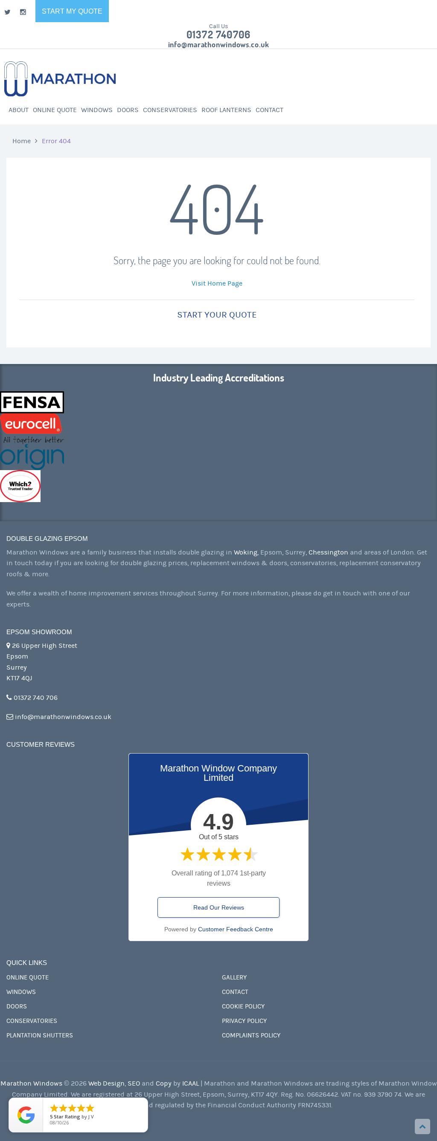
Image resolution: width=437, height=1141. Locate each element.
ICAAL (190, 1083)
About (19, 110)
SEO (134, 1083)
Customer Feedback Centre (235, 929)
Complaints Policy (251, 1035)
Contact (269, 110)
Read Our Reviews (218, 907)
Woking (245, 552)
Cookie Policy (243, 1006)
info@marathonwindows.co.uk (218, 44)
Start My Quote (72, 11)
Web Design (106, 1083)
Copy (164, 1083)
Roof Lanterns (226, 110)
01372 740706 (218, 34)
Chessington (328, 552)
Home (21, 141)
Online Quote (55, 110)
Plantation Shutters (39, 1035)
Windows (97, 110)
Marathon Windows (31, 1083)
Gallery (234, 977)
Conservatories (170, 110)
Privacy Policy (244, 1021)
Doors (128, 110)
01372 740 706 (35, 698)
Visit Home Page (217, 283)
